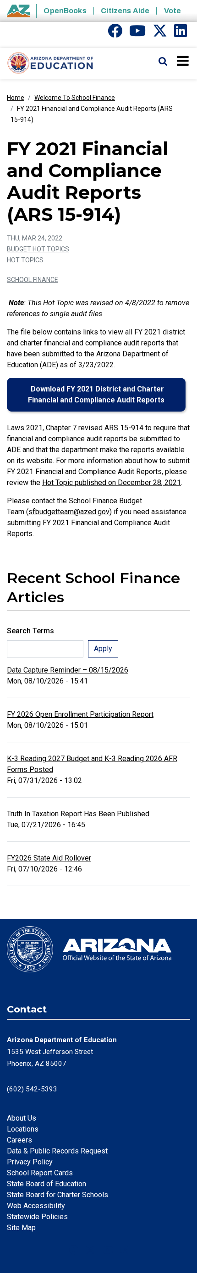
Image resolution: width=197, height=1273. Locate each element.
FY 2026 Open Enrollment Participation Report (80, 714)
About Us (21, 1118)
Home (15, 97)
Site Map (21, 1227)
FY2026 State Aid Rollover (49, 858)
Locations (22, 1129)
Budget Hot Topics (38, 249)
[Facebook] (115, 33)
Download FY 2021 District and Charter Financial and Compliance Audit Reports (96, 394)
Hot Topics (25, 260)
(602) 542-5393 (32, 1089)
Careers (19, 1140)
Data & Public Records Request (57, 1151)
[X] (160, 33)
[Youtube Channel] (137, 33)
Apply (103, 648)
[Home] (47, 63)
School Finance (32, 279)
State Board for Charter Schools (57, 1194)
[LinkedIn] (180, 33)
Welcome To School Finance (74, 97)
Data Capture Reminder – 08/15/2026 (67, 670)
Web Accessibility (36, 1205)
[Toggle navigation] (183, 61)
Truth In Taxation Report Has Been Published (78, 813)
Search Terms (30, 630)
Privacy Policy (30, 1162)
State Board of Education (46, 1183)
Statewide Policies (37, 1216)
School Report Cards (40, 1173)
